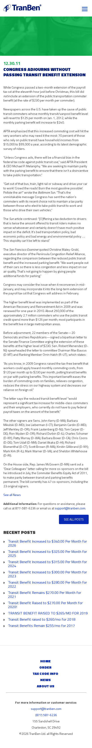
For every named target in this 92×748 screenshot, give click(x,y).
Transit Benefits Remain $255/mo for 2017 (41, 626)
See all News (12, 495)
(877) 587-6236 (46, 715)
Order (45, 667)
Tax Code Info (45, 674)
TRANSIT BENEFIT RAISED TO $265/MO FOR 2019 (48, 613)
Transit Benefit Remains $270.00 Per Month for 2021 (44, 595)
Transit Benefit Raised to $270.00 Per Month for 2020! (45, 605)
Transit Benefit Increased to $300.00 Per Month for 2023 (47, 574)
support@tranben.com (70, 508)
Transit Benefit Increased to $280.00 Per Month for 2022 (47, 584)
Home (45, 661)
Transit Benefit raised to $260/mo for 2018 (41, 619)
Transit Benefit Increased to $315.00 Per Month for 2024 (47, 564)
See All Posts (74, 519)
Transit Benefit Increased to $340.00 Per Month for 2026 (47, 543)
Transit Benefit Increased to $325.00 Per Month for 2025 (47, 554)
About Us (45, 686)
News (45, 680)
